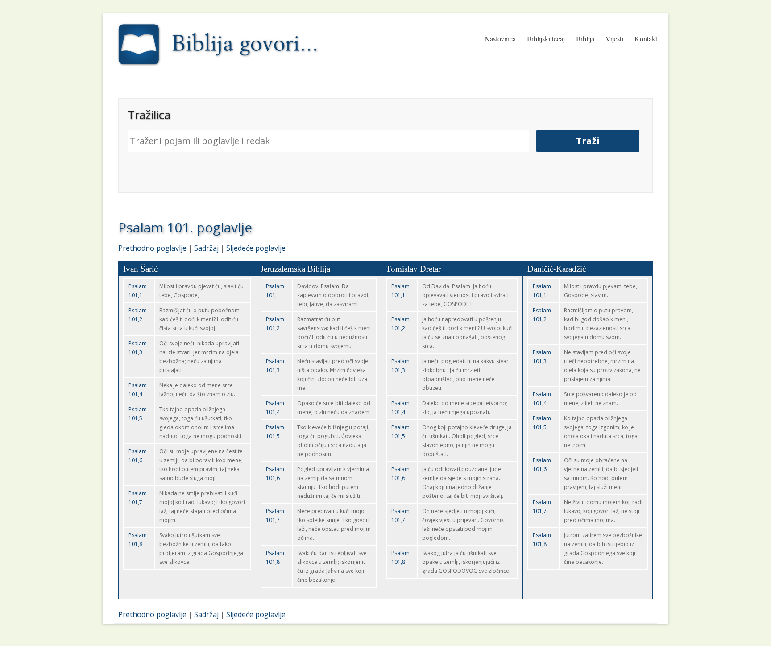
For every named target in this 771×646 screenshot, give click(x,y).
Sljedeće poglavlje (256, 248)
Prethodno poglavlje (152, 248)
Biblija (585, 38)
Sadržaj (206, 248)
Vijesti (614, 38)
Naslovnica (500, 38)
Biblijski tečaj (546, 38)
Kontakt (645, 38)
